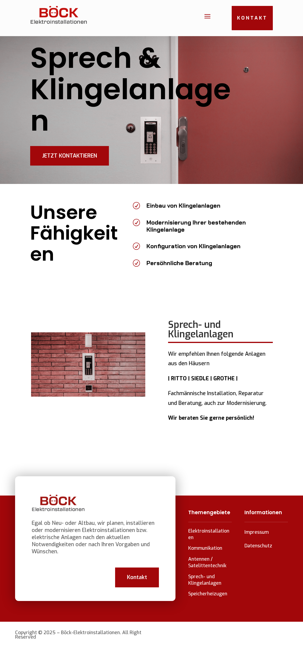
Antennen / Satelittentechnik (207, 562)
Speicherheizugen (207, 594)
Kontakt (252, 18)
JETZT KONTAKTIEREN (69, 155)
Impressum (256, 532)
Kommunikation (205, 548)
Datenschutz (258, 546)
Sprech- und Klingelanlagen (204, 579)
